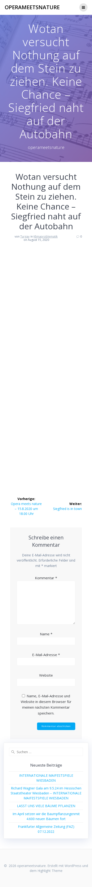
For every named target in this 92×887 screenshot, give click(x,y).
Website (46, 675)
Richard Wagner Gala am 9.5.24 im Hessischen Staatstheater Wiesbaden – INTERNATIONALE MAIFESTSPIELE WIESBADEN (46, 793)
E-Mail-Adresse (46, 654)
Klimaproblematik (45, 236)
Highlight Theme (50, 870)
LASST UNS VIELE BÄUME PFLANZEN (46, 806)
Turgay (24, 236)
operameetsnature (32, 7)
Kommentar (46, 577)
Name (46, 634)
